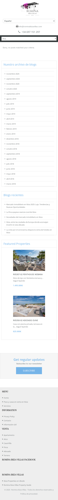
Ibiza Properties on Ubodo (14, 481)
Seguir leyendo (19, 281)
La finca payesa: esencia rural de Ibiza (21, 212)
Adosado (7, 451)
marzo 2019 (11, 124)
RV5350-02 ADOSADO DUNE (25, 320)
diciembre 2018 (12, 139)
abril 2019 (10, 119)
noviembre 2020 (12, 84)
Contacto (7, 420)
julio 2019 (10, 104)
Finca (6, 447)
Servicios (7, 406)
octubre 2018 (11, 149)
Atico (6, 439)
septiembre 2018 (13, 154)
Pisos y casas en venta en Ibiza (16, 402)
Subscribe (29, 370)
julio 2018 (10, 164)
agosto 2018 (11, 159)
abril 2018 (10, 179)
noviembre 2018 (12, 144)
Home (6, 398)
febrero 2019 (11, 129)
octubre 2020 (11, 89)
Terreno (7, 455)
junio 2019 (10, 109)
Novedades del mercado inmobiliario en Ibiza (24, 217)
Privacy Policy (9, 416)
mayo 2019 (10, 114)
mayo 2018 (10, 174)
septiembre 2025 (13, 79)
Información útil (10, 424)
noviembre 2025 (12, 74)
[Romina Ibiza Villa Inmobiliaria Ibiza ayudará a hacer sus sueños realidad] (29, 9)
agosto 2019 (11, 99)
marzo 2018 (11, 184)
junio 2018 (10, 169)
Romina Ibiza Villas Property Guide (17, 485)
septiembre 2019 (13, 94)
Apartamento (9, 435)
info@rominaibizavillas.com (30, 26)
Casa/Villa (7, 443)
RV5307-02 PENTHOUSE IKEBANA (28, 274)
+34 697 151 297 (31, 32)
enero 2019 (10, 134)
